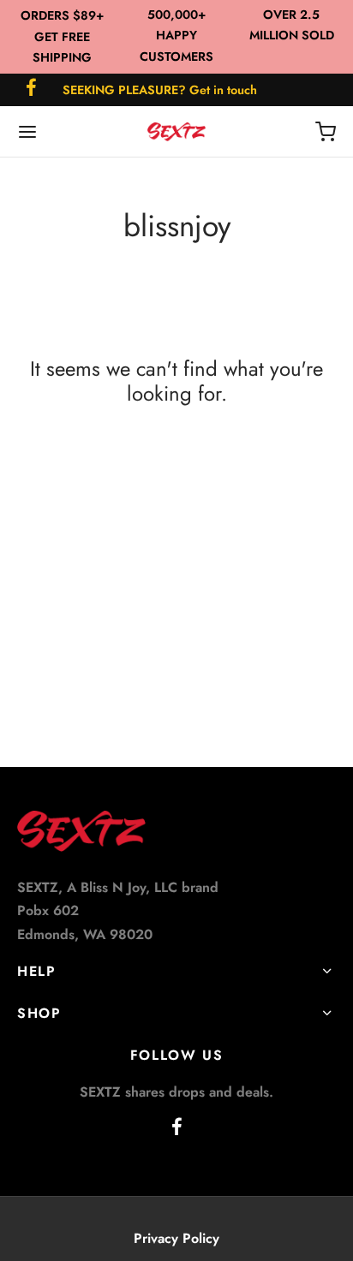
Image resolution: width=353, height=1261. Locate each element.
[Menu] (27, 131)
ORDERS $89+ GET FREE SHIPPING (62, 36)
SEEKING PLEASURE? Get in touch (160, 89)
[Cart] (325, 132)
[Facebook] (31, 89)
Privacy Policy (176, 1238)
